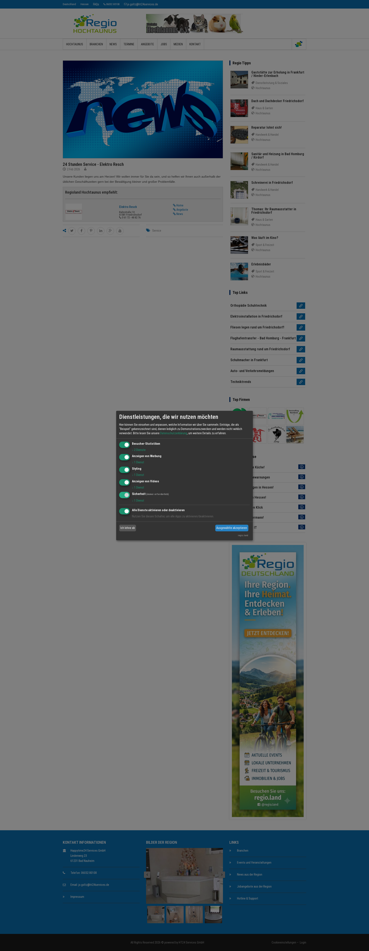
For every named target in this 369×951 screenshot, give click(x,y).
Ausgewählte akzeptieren (231, 528)
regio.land (243, 535)
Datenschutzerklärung (173, 433)
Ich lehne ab (127, 528)
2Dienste (139, 450)
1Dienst (138, 462)
